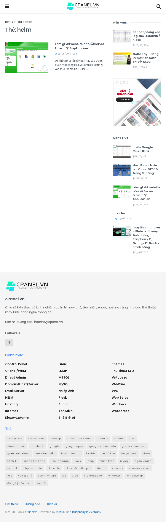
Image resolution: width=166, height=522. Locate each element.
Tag (19, 22)
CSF (132, 438)
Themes (118, 364)
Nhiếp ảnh (66, 391)
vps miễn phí (47, 475)
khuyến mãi (129, 453)
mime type (107, 461)
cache (120, 213)
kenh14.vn (108, 453)
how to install (70, 453)
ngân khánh (143, 461)
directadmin (16, 446)
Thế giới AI (67, 417)
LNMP (63, 371)
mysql (124, 461)
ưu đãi (41, 483)
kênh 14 (12, 461)
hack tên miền (45, 453)
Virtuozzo (119, 377)
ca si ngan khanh (79, 438)
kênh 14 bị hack (34, 461)
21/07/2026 (124, 218)
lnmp (90, 461)
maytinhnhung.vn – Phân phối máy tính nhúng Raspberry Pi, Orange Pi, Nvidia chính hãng (146, 237)
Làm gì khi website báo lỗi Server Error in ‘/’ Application (79, 46)
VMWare (118, 384)
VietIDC (60, 512)
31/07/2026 (141, 252)
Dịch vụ (52, 504)
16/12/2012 (141, 67)
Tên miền (66, 411)
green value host (134, 446)
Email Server (14, 391)
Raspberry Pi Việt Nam (86, 512)
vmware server (139, 468)
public (63, 404)
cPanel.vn (31, 512)
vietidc (101, 468)
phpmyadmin (33, 468)
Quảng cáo (32, 504)
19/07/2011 (141, 156)
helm (28, 22)
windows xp (135, 475)
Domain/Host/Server (21, 384)
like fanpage (60, 461)
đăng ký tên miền (19, 483)
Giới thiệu (11, 504)
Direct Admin (15, 377)
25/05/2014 (64, 53)
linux (78, 461)
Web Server (121, 397)
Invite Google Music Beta (143, 149)
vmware (117, 468)
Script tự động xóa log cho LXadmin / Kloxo (146, 36)
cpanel (119, 438)
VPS (115, 391)
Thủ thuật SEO (123, 371)
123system (14, 438)
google (55, 446)
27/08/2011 (141, 178)
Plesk (63, 397)
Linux (63, 364)
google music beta (102, 446)
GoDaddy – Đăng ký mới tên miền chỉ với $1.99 (146, 58)
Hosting (11, 404)
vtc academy (93, 475)
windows (115, 475)
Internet (11, 411)
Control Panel (16, 364)
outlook (12, 468)
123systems (36, 438)
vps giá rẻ (25, 475)
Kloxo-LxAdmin (17, 417)
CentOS (102, 438)
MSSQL (64, 377)
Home (9, 22)
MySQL (64, 384)
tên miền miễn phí (78, 468)
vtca (75, 475)
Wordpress (120, 411)
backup (56, 438)
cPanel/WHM (15, 371)
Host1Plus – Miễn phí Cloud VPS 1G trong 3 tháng (145, 169)
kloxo (146, 453)
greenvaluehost (18, 453)
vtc (64, 475)
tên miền (54, 468)
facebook (37, 446)
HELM (9, 397)
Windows (119, 404)
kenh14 (91, 453)
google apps (74, 446)
